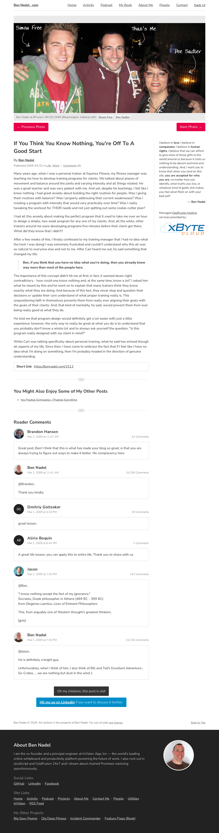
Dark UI (199, 5)
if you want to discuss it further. (81, 702)
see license (116, 723)
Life (48, 166)
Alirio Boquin (39, 538)
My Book (125, 5)
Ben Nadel (26, 160)
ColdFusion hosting (184, 213)
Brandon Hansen (42, 431)
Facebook (52, 783)
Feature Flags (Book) (120, 818)
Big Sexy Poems (25, 818)
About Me (145, 5)
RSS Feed (36, 803)
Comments (70, 166)
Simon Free (105, 117)
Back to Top (198, 723)
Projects (64, 798)
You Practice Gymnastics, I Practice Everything (49, 400)
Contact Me (101, 798)
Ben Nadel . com (26, 5)
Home (72, 5)
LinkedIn (34, 783)
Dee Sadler (123, 117)
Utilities (133, 798)
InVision (19, 803)
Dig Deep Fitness (53, 818)
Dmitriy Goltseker (44, 507)
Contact (182, 5)
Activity (88, 5)
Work (55, 166)
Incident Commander (85, 818)
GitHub (19, 783)
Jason (32, 569)
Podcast (106, 5)
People (164, 5)
